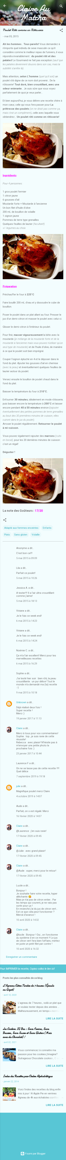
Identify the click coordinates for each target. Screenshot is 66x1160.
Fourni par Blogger (35, 1153)
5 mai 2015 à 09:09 (26, 558)
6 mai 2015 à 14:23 (26, 620)
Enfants (47, 527)
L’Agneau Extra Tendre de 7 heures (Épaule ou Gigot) (28, 988)
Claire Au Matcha (33, 12)
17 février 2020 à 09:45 (28, 836)
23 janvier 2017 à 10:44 (28, 753)
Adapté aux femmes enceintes (21, 527)
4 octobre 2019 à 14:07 (29, 796)
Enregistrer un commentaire (21, 956)
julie (18, 786)
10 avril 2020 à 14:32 (27, 919)
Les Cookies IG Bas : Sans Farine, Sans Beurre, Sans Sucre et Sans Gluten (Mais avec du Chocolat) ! (27, 1033)
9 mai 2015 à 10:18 (26, 692)
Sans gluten (20, 534)
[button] (61, 31)
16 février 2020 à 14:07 (28, 816)
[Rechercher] (61, 7)
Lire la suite (54, 1018)
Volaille (36, 534)
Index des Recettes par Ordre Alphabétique (27, 1076)
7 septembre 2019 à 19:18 (30, 776)
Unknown (21, 702)
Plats (7, 534)
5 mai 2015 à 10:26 (26, 578)
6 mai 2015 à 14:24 (26, 640)
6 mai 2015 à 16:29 (26, 663)
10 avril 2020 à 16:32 (27, 948)
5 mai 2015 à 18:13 (26, 600)
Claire (19, 728)
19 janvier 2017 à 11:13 (28, 718)
